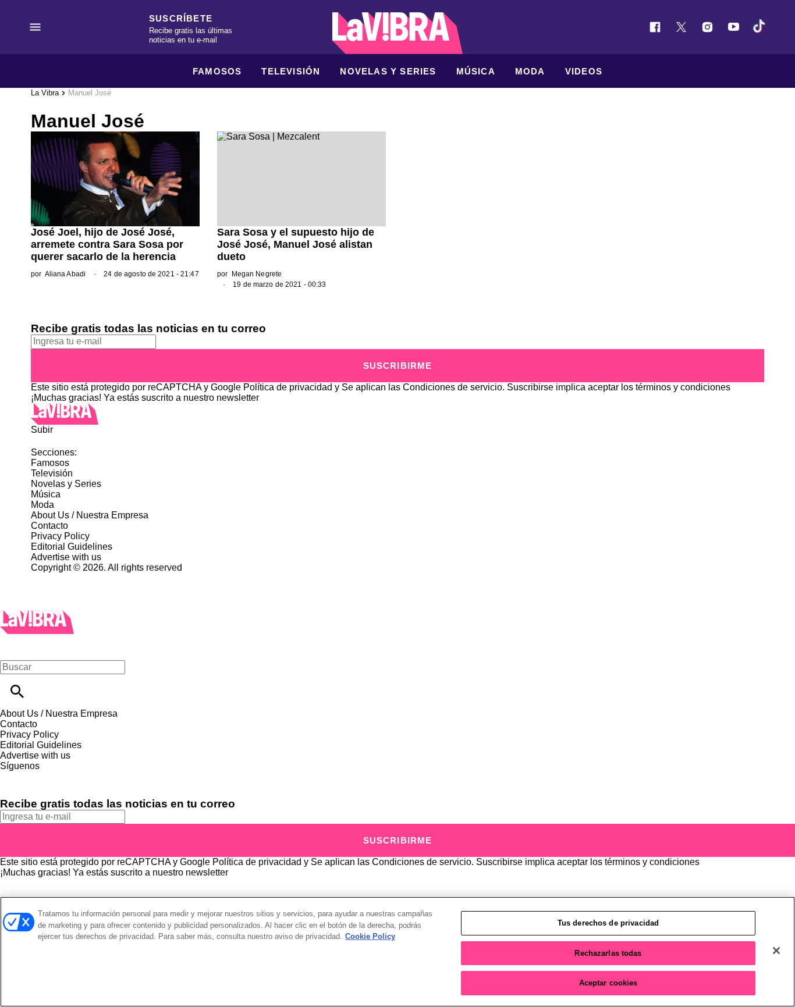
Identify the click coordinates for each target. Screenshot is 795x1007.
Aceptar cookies (608, 982)
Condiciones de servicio (452, 387)
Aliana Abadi (65, 274)
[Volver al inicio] (37, 615)
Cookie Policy (370, 936)
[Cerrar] (776, 950)
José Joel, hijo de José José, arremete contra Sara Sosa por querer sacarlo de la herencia (107, 244)
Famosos (217, 71)
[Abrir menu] (35, 27)
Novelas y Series (388, 71)
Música (475, 71)
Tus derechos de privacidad (608, 923)
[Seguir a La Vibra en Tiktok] (760, 27)
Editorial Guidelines (71, 546)
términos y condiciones (683, 387)
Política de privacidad (287, 387)
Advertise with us (66, 557)
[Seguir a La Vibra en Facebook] (655, 27)
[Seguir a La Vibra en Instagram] (707, 27)
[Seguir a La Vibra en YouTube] (734, 27)
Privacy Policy (60, 536)
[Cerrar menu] (13, 647)
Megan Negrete (257, 274)
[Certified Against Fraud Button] (72, 578)
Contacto (49, 526)
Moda (530, 71)
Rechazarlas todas (607, 953)
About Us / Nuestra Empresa (89, 515)
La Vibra (45, 92)
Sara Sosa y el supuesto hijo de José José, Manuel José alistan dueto (295, 244)
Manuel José (89, 92)
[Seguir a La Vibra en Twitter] (681, 27)
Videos (583, 71)
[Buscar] (17, 691)
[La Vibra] (397, 33)
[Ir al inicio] (397, 414)
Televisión (290, 71)
